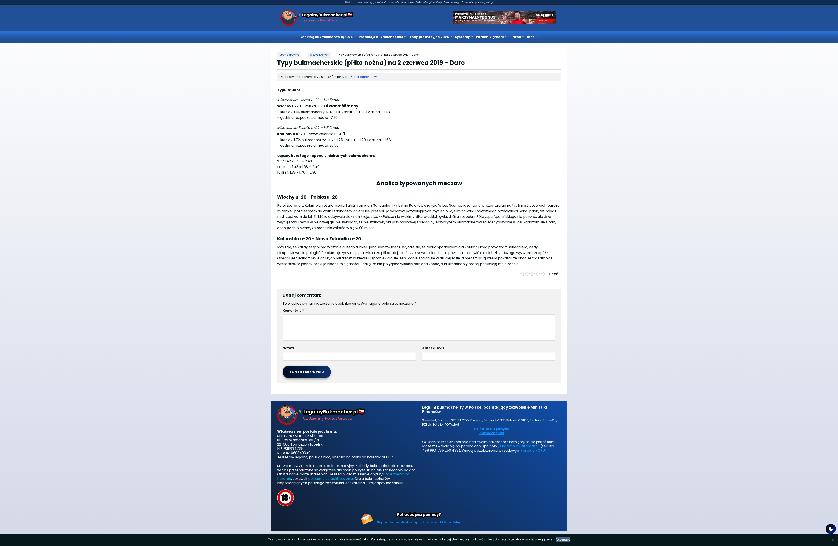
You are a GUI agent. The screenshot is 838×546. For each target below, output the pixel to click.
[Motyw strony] (831, 529)
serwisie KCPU (533, 450)
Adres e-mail (433, 348)
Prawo (515, 37)
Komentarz (293, 310)
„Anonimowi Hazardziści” (519, 446)
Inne (531, 37)
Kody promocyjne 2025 (429, 37)
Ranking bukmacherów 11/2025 (326, 37)
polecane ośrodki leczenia (330, 478)
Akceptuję (563, 539)
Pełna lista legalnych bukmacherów (491, 431)
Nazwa (288, 348)
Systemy (462, 37)
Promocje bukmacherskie (381, 37)
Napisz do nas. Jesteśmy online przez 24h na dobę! (419, 522)
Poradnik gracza (490, 37)
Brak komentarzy (365, 77)
